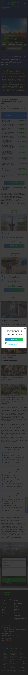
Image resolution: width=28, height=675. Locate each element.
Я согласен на (12, 344)
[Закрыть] (25, 328)
